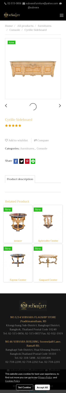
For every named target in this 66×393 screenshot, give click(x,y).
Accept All (42, 387)
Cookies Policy (12, 380)
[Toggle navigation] (61, 15)
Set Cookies (24, 387)
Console (42, 148)
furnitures (28, 148)
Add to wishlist (18, 140)
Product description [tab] (20, 179)
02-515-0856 (14, 3)
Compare (43, 140)
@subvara (33, 7)
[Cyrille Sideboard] (33, 68)
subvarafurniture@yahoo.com (42, 3)
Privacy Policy (45, 377)
